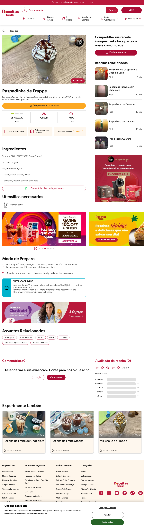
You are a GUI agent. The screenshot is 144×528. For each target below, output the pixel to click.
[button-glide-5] (53, 248)
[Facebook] (109, 493)
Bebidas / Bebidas (40, 343)
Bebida (40, 338)
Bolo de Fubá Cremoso (65, 480)
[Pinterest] (124, 493)
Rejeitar (107, 515)
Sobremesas (86, 476)
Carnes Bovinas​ (87, 480)
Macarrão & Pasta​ (88, 489)
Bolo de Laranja (62, 494)
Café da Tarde (26, 338)
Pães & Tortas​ (86, 494)
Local (51, 338)
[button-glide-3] (48, 248)
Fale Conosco (8, 498)
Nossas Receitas (9, 476)
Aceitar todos (107, 522)
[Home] (4, 32)
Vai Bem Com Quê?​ (33, 488)
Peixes (83, 498)
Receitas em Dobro (33, 476)
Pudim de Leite (62, 472)
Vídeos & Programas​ (10, 489)
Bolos (83, 472)
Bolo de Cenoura (63, 476)
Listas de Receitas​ (9, 480)
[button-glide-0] (39, 248)
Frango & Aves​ (87, 485)
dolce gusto (9, 338)
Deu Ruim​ (29, 492)
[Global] (140, 493)
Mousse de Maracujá (65, 485)
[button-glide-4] (50, 248)
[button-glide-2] (45, 248)
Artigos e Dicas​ (8, 485)
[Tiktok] (132, 493)
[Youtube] (116, 493)
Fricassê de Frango (64, 489)
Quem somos (8, 472)
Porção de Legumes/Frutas (16, 343)
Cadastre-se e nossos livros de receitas (72, 2)
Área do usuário (9, 494)
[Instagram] (101, 493)
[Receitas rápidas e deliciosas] (44, 229)
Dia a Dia (63, 338)
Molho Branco (62, 498)
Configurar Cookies (107, 508)
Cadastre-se (56, 377)
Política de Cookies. (39, 513)
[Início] (10, 13)
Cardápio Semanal (86, 18)
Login (38, 377)
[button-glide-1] (42, 248)
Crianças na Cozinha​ (33, 496)
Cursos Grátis (50, 18)
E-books (69, 18)
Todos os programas (33, 501)
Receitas (14, 31)
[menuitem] (30, 20)
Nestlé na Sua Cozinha (34, 472)
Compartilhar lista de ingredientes (47, 188)
